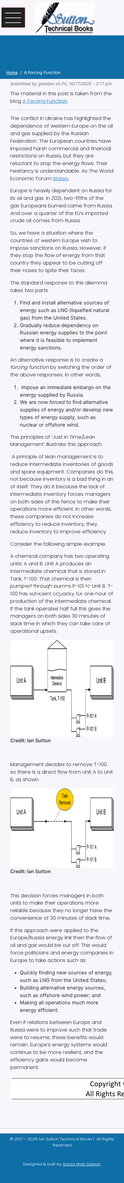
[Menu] (13, 17)
